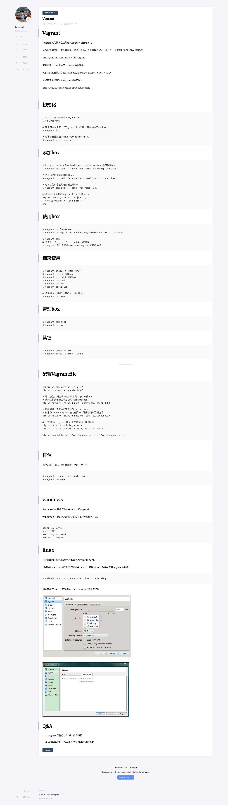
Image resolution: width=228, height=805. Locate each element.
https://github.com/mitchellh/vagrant (64, 57)
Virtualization (50, 12)
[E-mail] (16, 38)
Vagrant (48, 18)
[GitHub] (21, 38)
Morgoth (20, 27)
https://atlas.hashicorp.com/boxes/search (66, 87)
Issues (125, 767)
